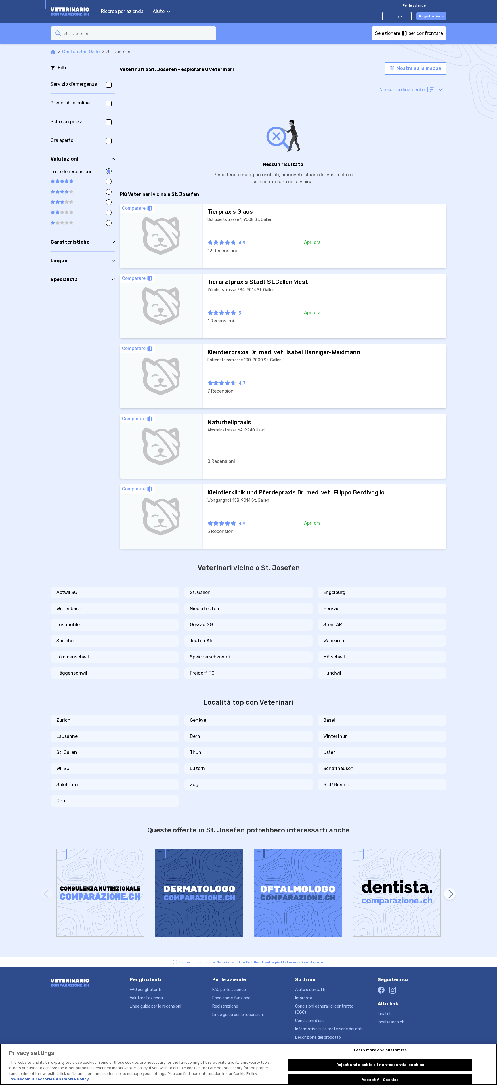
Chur (61, 800)
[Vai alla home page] (73, 11)
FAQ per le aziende (229, 989)
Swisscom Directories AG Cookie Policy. (50, 1079)
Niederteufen (204, 608)
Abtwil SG (66, 592)
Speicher (65, 640)
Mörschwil (334, 657)
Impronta (303, 998)
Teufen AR (201, 640)
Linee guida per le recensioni (155, 1006)
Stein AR (332, 624)
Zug (194, 784)
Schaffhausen (338, 768)
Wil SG (63, 768)
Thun (195, 752)
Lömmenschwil (72, 657)
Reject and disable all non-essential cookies (380, 1065)
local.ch (385, 1013)
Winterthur (335, 736)
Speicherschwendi (210, 657)
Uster (329, 752)
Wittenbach (68, 608)
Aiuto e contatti (310, 989)
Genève (198, 720)
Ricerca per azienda (122, 11)
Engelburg (334, 592)
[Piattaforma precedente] (47, 894)
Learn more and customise (380, 1050)
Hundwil (332, 673)
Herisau (331, 608)
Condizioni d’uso (310, 1020)
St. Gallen (200, 592)
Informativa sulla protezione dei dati (329, 1029)
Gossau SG (201, 624)
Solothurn (67, 784)
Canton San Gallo (81, 51)
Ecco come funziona (231, 998)
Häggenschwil (71, 673)
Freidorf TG (202, 673)
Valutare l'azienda (146, 998)
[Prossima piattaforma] (450, 894)
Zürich (63, 720)
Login (397, 16)
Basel (329, 720)
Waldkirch (333, 640)
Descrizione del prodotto (318, 1037)
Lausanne (67, 736)
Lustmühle (68, 624)
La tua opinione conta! (251, 962)
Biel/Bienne (336, 784)
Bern (195, 736)
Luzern (197, 768)
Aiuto (159, 11)
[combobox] (138, 33)
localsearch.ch (391, 1022)
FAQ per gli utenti (145, 989)
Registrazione (431, 16)
